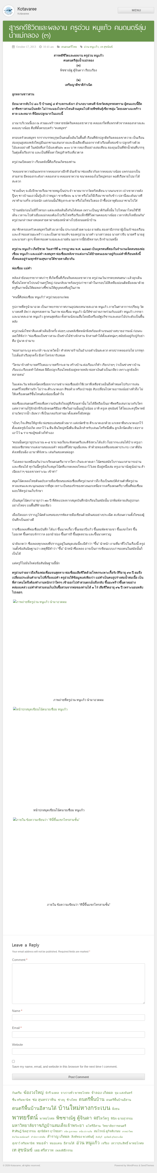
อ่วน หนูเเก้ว (91, 46)
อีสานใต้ (69, 1143)
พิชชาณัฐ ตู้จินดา (74, 1118)
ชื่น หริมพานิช (21, 1099)
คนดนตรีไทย (69, 46)
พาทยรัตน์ (25, 1117)
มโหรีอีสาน (93, 1125)
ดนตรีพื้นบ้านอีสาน (118, 1099)
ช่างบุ (61, 1099)
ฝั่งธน (115, 1108)
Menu (136, 10)
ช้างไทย (72, 1099)
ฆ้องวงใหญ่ (34, 1092)
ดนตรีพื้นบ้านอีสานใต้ (34, 1108)
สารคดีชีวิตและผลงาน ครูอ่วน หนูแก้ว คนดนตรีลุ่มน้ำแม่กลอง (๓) (77, 31)
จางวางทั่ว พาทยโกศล (75, 1092)
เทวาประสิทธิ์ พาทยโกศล (127, 1143)
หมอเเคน (56, 1143)
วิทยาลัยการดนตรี (114, 1125)
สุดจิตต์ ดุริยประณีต (113, 1137)
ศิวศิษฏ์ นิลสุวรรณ (24, 1131)
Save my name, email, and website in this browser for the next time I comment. (64, 1066)
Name (17, 1011)
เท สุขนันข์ (106, 46)
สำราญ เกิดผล (58, 1136)
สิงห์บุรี (99, 1137)
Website (17, 1044)
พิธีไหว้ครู (101, 1118)
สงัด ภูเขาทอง (70, 1131)
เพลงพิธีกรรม (64, 1150)
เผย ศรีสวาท (44, 1150)
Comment (19, 959)
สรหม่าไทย (127, 1131)
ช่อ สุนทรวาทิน (44, 1100)
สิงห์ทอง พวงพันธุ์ (82, 1136)
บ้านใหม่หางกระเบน (84, 1107)
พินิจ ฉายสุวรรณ (122, 1118)
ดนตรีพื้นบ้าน (91, 1099)
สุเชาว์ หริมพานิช (23, 1143)
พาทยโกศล (47, 1118)
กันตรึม (17, 1092)
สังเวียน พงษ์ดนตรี (20, 1137)
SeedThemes (147, 1165)
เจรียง (105, 1143)
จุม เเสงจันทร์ (123, 1092)
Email (17, 1028)
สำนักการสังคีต (38, 1137)
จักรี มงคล (52, 1092)
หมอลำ (42, 1143)
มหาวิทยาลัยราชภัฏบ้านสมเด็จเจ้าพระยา (48, 1125)
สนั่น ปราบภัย (85, 1131)
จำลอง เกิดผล (102, 1093)
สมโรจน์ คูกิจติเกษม (107, 1131)
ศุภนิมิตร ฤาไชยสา (50, 1131)
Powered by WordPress (126, 1165)
